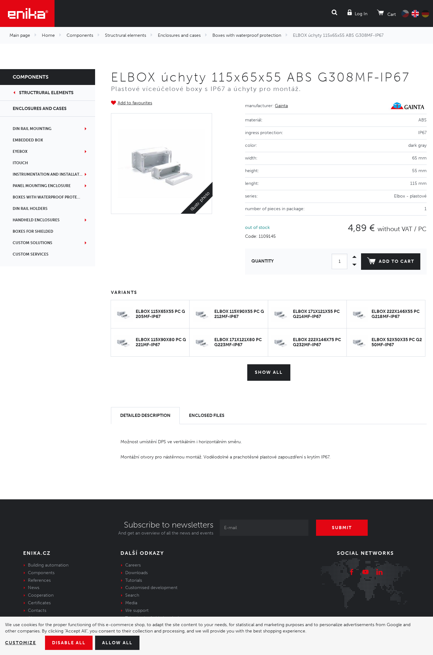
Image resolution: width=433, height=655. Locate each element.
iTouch (20, 163)
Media (131, 603)
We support (137, 610)
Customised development (151, 587)
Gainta (281, 105)
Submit (342, 527)
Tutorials (133, 580)
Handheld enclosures (36, 220)
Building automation (48, 565)
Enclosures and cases (179, 35)
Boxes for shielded (33, 231)
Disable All (69, 642)
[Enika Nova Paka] (27, 13)
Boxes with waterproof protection (246, 35)
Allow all (117, 642)
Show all (269, 372)
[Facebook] (351, 573)
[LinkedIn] (379, 573)
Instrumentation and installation (50, 174)
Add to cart (396, 261)
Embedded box (28, 140)
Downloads (136, 572)
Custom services (30, 254)
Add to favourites (135, 103)
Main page (20, 35)
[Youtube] (365, 573)
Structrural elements (125, 35)
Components (80, 35)
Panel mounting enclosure (42, 186)
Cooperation (41, 595)
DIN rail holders (30, 208)
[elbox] (161, 164)
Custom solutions (32, 243)
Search (132, 595)
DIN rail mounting (32, 128)
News (33, 587)
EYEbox (20, 151)
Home (48, 35)
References (39, 580)
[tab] (145, 416)
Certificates (39, 603)
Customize (20, 642)
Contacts (37, 610)
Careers (133, 565)
